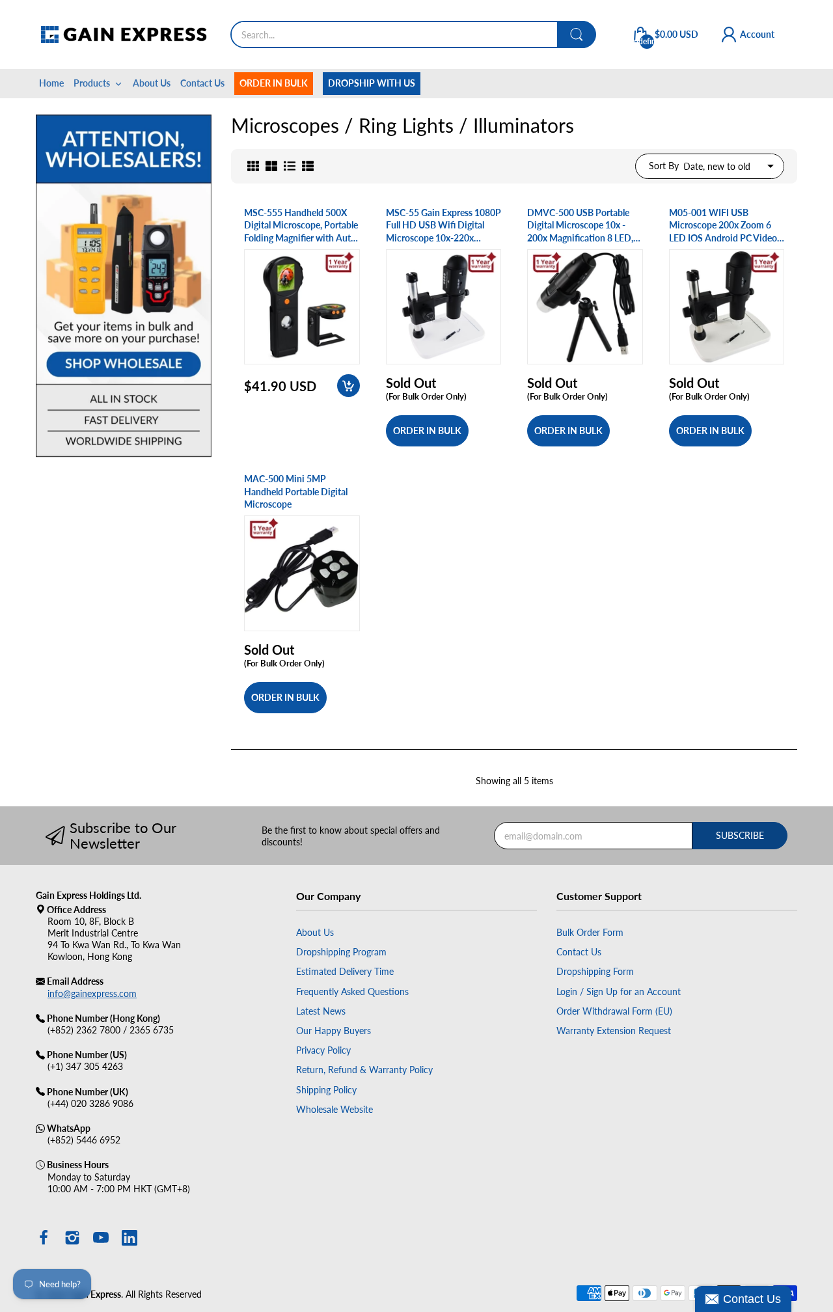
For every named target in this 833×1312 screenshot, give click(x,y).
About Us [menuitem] (152, 83)
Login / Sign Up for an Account (618, 991)
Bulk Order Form (589, 932)
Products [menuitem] (92, 83)
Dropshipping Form (595, 971)
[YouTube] (101, 1239)
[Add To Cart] (348, 385)
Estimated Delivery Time (345, 971)
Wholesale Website (334, 1109)
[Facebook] (43, 1239)
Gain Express (95, 1294)
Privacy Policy (323, 1050)
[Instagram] (72, 1239)
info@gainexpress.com (92, 993)
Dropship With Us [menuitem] (371, 83)
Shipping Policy (326, 1089)
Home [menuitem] (51, 83)
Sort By (664, 165)
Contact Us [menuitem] (202, 83)
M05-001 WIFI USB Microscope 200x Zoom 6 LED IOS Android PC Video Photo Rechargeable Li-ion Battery (723, 226)
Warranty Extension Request (613, 1030)
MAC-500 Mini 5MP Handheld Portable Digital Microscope (296, 491)
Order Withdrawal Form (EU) (614, 1011)
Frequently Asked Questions (352, 991)
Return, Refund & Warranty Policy (364, 1069)
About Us (315, 932)
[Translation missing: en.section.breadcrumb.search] (576, 34)
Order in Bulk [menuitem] (273, 83)
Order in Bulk (427, 430)
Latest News (321, 1011)
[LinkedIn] (129, 1239)
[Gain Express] (123, 34)
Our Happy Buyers (333, 1030)
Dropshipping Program (341, 951)
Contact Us (578, 951)
